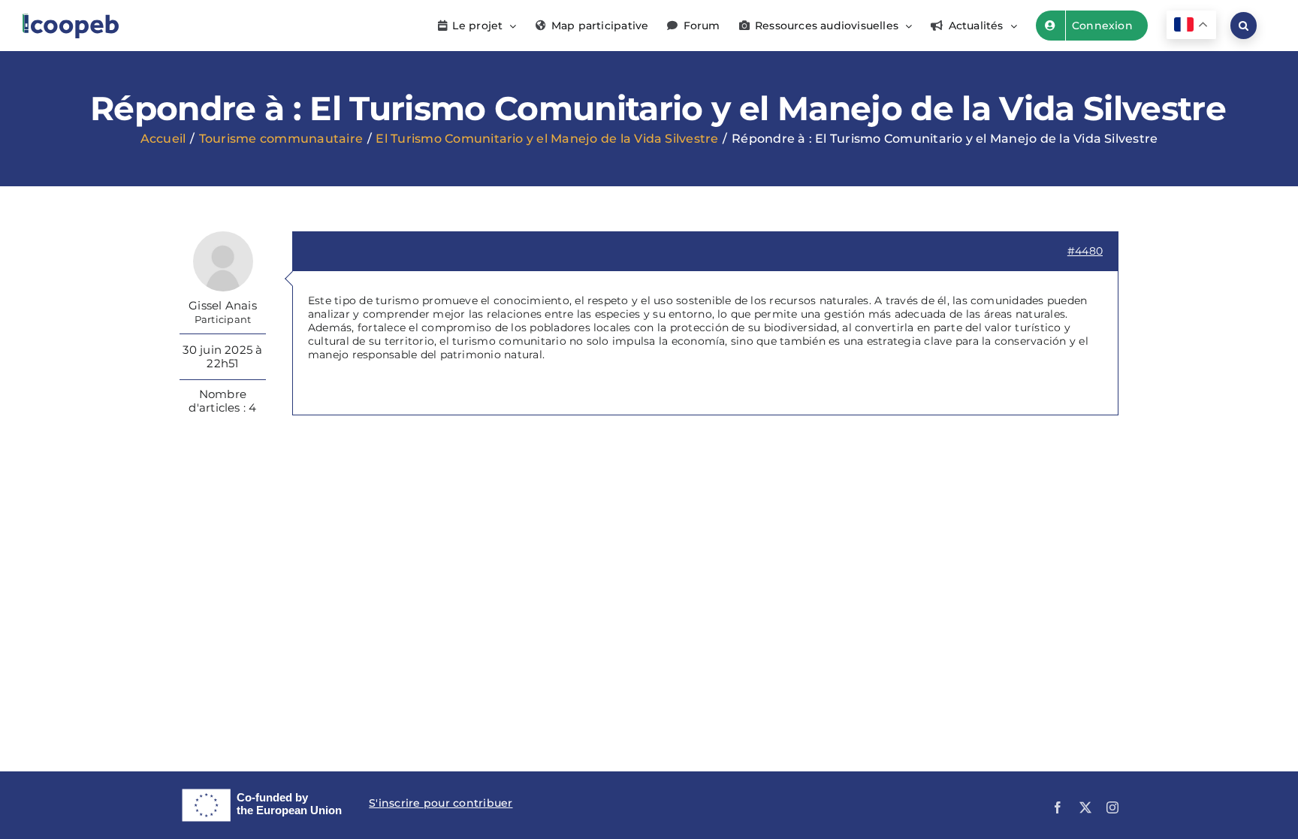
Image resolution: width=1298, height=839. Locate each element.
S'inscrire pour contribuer (440, 803)
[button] (1243, 25)
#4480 (1085, 251)
